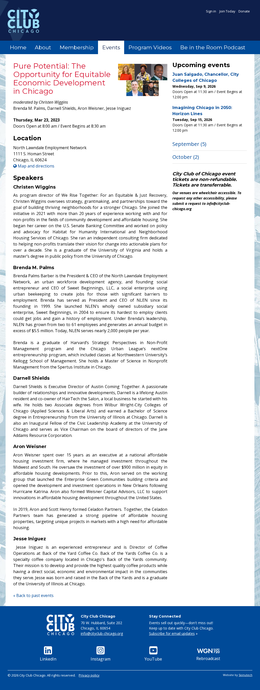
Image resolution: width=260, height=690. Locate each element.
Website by (237, 675)
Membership (77, 47)
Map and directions (35, 166)
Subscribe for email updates (172, 633)
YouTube (153, 659)
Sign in (211, 11)
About (43, 47)
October (185, 157)
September (189, 144)
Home (18, 47)
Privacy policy (89, 675)
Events (111, 47)
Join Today (227, 11)
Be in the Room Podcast (212, 47)
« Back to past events (33, 595)
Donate (244, 11)
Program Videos (150, 47)
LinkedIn (48, 659)
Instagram (100, 659)
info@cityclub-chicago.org (102, 633)
